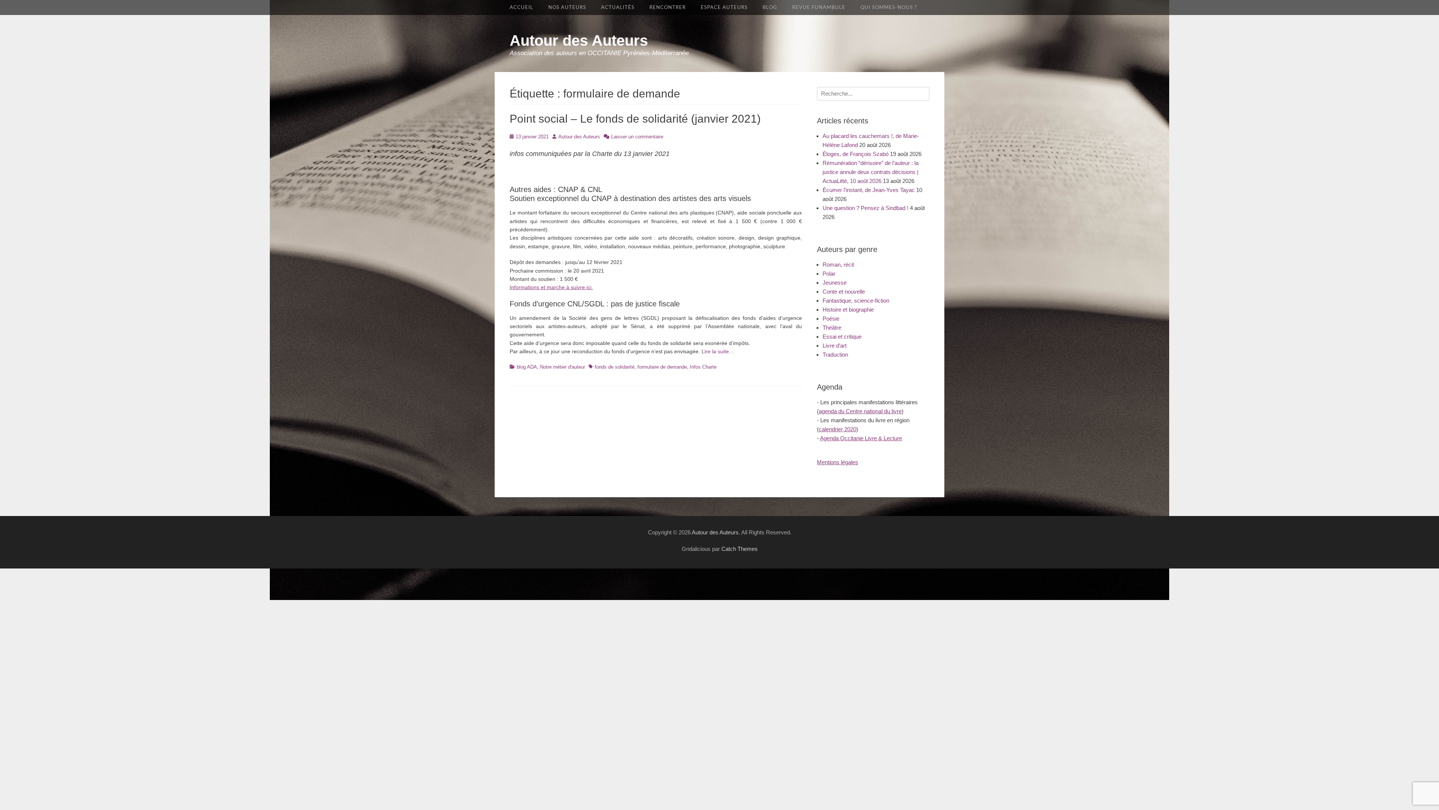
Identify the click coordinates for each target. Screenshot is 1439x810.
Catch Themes (739, 549)
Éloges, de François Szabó (856, 154)
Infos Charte (703, 367)
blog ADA (527, 367)
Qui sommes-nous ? (888, 7)
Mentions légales (837, 462)
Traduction (835, 354)
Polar (829, 273)
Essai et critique (842, 336)
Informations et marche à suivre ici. (551, 287)
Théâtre (832, 327)
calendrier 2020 (837, 429)
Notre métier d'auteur (562, 367)
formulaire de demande (662, 367)
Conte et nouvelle (844, 291)
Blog (770, 7)
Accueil (521, 7)
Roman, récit (838, 264)
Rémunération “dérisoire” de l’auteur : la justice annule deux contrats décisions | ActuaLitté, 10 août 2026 (870, 172)
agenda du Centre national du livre (860, 411)
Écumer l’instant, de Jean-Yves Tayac (869, 190)
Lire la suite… (718, 351)
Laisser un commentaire (637, 137)
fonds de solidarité (614, 367)
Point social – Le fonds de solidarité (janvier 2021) (635, 118)
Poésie (831, 318)
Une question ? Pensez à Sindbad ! (865, 208)
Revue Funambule (818, 7)
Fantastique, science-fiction (856, 300)
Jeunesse (835, 282)
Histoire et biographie (848, 309)
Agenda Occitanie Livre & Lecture (861, 438)
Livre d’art (835, 345)
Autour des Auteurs (579, 40)
